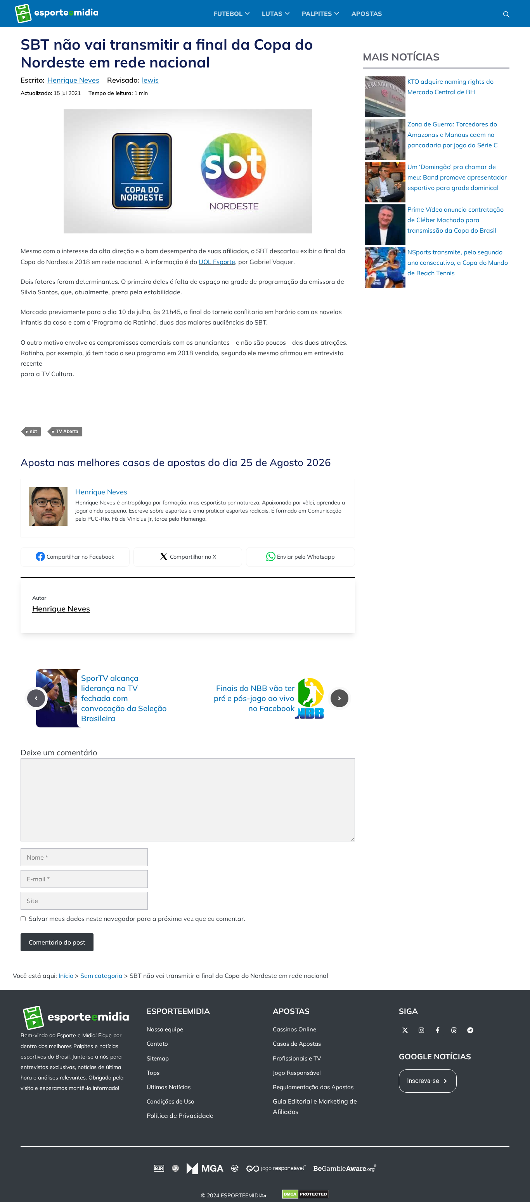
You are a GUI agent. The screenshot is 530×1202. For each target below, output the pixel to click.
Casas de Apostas (297, 1044)
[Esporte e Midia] (56, 13)
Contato (157, 1044)
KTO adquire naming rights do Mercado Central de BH (450, 87)
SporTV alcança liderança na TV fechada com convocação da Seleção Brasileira (124, 698)
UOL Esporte (217, 262)
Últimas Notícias (169, 1087)
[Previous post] (36, 698)
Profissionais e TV (297, 1058)
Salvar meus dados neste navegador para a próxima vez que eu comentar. (137, 918)
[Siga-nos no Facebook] (437, 1030)
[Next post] (339, 698)
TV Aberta (67, 431)
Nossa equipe (165, 1029)
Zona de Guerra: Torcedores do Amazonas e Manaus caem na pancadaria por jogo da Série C (452, 134)
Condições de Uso (170, 1101)
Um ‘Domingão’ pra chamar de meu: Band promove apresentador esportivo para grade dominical (457, 177)
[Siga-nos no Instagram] (421, 1030)
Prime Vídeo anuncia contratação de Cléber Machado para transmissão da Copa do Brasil (455, 220)
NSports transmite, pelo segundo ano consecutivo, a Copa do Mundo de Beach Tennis (457, 262)
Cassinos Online (294, 1029)
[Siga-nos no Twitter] (405, 1030)
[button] (506, 13)
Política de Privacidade (180, 1116)
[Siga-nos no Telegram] (470, 1030)
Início (66, 975)
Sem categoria (101, 975)
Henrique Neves (61, 608)
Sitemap (158, 1058)
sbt (33, 431)
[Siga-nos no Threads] (454, 1030)
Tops (153, 1072)
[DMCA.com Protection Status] (305, 1196)
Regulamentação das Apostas (313, 1087)
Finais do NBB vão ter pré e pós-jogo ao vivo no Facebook (254, 698)
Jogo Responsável (297, 1072)
